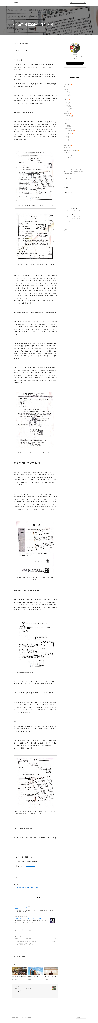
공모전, (67, 173)
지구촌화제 (69, 126)
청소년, (72, 171)
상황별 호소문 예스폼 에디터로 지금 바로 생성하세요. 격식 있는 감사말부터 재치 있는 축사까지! (30, 921)
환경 (68, 118)
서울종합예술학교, (77, 169)
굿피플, (82, 171)
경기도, (78, 167)
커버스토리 (67, 86)
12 (74, 216)
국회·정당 (68, 94)
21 (79, 218)
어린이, (74, 173)
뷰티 (67, 140)
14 (79, 216)
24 (70, 219)
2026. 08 (75, 208)
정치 (66, 89)
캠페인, (82, 169)
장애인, (71, 173)
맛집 (67, 139)
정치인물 (68, 97)
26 (74, 219)
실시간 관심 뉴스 (68, 152)
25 (72, 219)
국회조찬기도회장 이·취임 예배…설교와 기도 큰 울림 (25, 941)
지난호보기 (67, 147)
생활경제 (68, 111)
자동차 (68, 105)
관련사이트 (78, 1017)
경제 (66, 99)
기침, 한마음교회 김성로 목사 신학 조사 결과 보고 (24, 944)
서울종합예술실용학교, (68, 169)
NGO (68, 119)
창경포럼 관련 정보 (68, 157)
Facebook (66, 192)
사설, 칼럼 (67, 145)
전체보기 (67, 84)
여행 (68, 137)
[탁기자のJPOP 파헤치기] (70, 155)
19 (74, 218)
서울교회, (71, 167)
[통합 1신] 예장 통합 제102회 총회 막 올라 (23, 938)
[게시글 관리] (21, 930)
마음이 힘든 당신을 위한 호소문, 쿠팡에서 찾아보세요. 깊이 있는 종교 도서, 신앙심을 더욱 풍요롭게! (34, 910)
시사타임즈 (15, 3)
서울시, (78, 171)
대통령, (75, 171)
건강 (68, 136)
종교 (15, 936)
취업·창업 (68, 106)
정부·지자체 (69, 95)
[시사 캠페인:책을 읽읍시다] (71, 150)
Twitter (71, 192)
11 (72, 216)
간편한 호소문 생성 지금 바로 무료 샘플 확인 (28, 918)
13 (77, 216)
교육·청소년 (69, 116)
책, (73, 169)
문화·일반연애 (70, 130)
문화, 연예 (67, 128)
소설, (67, 171)
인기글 (69, 178)
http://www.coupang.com (21, 905)
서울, (70, 171)
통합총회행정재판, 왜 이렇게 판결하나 (22, 940)
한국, (65, 167)
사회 (66, 113)
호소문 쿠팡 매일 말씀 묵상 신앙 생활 (26, 908)
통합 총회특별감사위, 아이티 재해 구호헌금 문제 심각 (25, 943)
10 (69, 216)
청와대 (68, 92)
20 (77, 218)
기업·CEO (69, 108)
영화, (65, 173)
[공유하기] (19, 930)
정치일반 (68, 91)
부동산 (68, 102)
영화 (68, 132)
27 (77, 219)
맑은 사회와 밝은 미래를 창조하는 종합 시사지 (24, 988)
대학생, (67, 167)
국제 (66, 123)
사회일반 (69, 115)
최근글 (65, 178)
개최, (65, 171)
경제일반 (68, 101)
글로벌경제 (68, 125)
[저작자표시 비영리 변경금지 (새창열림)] (31, 930)
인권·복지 (69, 121)
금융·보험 (68, 103)
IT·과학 (68, 109)
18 (72, 218)
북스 (67, 135)
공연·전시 (69, 133)
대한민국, (75, 167)
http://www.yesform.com (21, 916)
